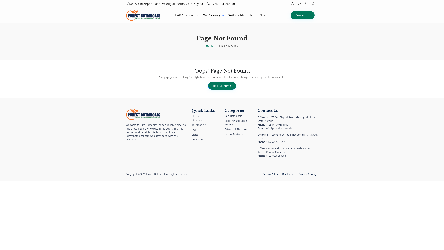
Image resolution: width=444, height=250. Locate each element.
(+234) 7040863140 (223, 4)
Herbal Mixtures (234, 134)
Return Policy (270, 174)
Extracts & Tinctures (236, 129)
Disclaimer (288, 174)
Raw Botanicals (233, 116)
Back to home (222, 86)
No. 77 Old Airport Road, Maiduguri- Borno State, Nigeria (166, 4)
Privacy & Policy (308, 174)
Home (209, 45)
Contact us (303, 15)
